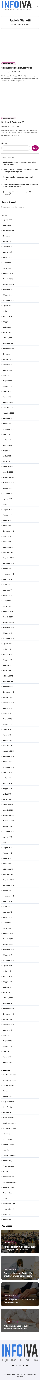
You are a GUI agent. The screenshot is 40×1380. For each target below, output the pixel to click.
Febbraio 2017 (8, 611)
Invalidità (6, 1150)
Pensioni (6, 1198)
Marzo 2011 (7, 992)
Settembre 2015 (8, 703)
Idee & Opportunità (9, 1123)
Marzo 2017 (7, 606)
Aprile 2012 (7, 923)
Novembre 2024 (9, 290)
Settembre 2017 (8, 574)
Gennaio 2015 (8, 746)
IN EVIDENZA (7, 1139)
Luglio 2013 (7, 842)
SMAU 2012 (7, 1214)
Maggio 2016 (7, 660)
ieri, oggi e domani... (9, 63)
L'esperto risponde (9, 1155)
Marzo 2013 (7, 864)
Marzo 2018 (7, 542)
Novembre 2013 (8, 821)
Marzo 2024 (7, 332)
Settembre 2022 (8, 429)
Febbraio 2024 (8, 338)
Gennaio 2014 (8, 810)
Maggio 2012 (7, 917)
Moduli (5, 1171)
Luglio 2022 (7, 440)
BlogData (30, 1374)
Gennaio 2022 (8, 472)
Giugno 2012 (7, 912)
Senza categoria (8, 1209)
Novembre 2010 (8, 1014)
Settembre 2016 (8, 638)
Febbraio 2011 (8, 998)
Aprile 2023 (7, 391)
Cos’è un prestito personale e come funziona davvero (19, 178)
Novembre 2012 (8, 885)
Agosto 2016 (7, 644)
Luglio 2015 (7, 713)
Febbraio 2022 (8, 467)
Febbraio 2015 (8, 740)
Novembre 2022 (8, 418)
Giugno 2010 (7, 1041)
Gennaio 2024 (8, 343)
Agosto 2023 (7, 370)
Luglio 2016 (7, 649)
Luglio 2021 (7, 504)
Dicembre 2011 (8, 944)
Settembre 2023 (8, 365)
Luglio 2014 (7, 778)
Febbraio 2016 (8, 676)
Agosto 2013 (7, 837)
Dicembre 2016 (8, 622)
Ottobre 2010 (7, 1019)
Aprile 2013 (7, 858)
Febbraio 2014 (8, 805)
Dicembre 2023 (8, 349)
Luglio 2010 (7, 1035)
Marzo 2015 (7, 735)
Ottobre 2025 (7, 241)
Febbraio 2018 (8, 547)
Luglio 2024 (7, 311)
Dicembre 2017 (8, 558)
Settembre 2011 (8, 960)
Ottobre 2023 (7, 359)
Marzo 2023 (7, 397)
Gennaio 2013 (8, 874)
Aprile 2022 (7, 456)
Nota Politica (7, 1193)
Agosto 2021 (7, 499)
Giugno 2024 (7, 316)
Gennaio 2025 (8, 279)
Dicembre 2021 (8, 477)
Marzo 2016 (7, 671)
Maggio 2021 (7, 515)
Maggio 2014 (7, 789)
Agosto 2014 (7, 772)
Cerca (4, 143)
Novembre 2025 (8, 236)
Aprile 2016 (7, 665)
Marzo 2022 (7, 461)
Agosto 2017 (7, 579)
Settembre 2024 (9, 300)
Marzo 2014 (7, 799)
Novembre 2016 (8, 628)
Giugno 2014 (7, 783)
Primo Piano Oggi (9, 1204)
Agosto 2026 (7, 220)
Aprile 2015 (7, 730)
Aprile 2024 (7, 327)
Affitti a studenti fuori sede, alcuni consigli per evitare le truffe (19, 163)
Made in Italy (7, 1161)
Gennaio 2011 (7, 1003)
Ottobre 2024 (8, 295)
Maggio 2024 (7, 322)
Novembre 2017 (8, 563)
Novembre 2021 (8, 483)
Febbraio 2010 (8, 1062)
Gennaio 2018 (8, 552)
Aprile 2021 (7, 520)
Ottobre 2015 (7, 697)
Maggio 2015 (7, 724)
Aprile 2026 (7, 225)
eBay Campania (8, 1102)
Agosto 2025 (7, 252)
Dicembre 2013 (8, 815)
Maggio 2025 (7, 257)
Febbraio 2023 (8, 402)
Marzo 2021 (7, 526)
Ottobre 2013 (7, 826)
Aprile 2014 (7, 794)
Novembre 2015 (8, 692)
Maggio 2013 (7, 853)
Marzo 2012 (7, 928)
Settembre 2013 (8, 831)
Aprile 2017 (7, 601)
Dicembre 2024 (8, 284)
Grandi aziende (8, 1118)
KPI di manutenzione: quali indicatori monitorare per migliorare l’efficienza (20, 185)
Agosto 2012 (7, 901)
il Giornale (6, 1134)
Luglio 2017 (7, 585)
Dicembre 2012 (8, 880)
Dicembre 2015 (8, 687)
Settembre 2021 (8, 493)
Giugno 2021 (7, 510)
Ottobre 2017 (7, 569)
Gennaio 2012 (8, 939)
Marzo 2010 (7, 1057)
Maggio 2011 (7, 982)
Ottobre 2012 (7, 891)
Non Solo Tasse (8, 1187)
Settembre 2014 (8, 767)
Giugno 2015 (7, 719)
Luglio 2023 (7, 375)
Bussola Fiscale (8, 1085)
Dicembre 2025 (8, 230)
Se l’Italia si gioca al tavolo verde (16, 67)
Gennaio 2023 (8, 408)
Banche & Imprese (9, 1075)
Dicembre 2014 (8, 751)
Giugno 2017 (7, 590)
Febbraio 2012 (8, 933)
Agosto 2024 (7, 306)
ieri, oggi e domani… (10, 1128)
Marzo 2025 (7, 268)
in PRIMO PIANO (8, 1144)
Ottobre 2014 (7, 762)
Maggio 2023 (7, 386)
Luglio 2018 (7, 536)
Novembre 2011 (8, 950)
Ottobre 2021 (7, 488)
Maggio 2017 (7, 595)
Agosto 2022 (7, 434)
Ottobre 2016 (7, 633)
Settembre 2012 (8, 896)
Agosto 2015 (7, 708)
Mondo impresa (8, 1177)
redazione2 (6, 72)
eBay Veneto (7, 1107)
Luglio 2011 (7, 971)
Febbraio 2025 (8, 273)
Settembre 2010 (8, 1025)
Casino (5, 1091)
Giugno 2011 (7, 976)
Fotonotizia (7, 1112)
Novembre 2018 (8, 531)
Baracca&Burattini (9, 1080)
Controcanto (7, 1096)
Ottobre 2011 (7, 955)
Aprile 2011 (7, 987)
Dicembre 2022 (8, 413)
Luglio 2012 (7, 907)
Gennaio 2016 (8, 681)
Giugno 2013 (7, 848)
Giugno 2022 (7, 445)
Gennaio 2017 (8, 617)
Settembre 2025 (8, 247)
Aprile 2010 (7, 1051)
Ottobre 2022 (7, 424)
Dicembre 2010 (8, 1009)
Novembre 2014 (8, 756)
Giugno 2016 (7, 654)
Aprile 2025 (7, 263)
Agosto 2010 (7, 1030)
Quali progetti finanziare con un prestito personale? (17, 193)
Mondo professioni (9, 1182)
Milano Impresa (8, 1166)
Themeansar (20, 1377)
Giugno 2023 (7, 381)
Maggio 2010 (7, 1046)
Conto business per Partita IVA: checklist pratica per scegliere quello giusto (20, 171)
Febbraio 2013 (8, 869)
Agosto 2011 (7, 966)
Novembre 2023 (8, 354)
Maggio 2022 (7, 450)
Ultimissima (7, 1220)
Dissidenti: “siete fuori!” (12, 122)
